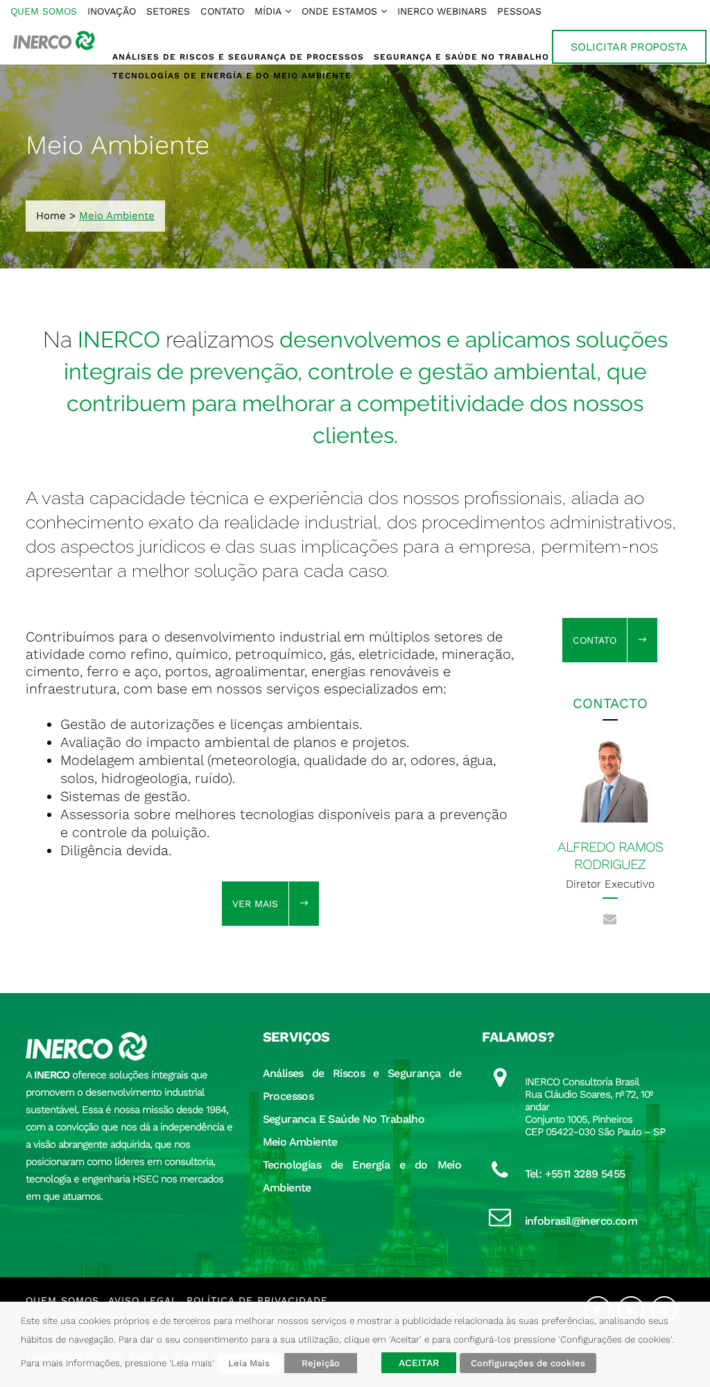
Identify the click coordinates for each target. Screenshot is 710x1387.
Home (51, 215)
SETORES (168, 11)
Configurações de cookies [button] (528, 1363)
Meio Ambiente (300, 1141)
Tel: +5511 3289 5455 (575, 1173)
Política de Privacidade (257, 1300)
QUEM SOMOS (43, 11)
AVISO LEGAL (143, 1300)
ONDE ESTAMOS (339, 11)
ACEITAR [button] (419, 1362)
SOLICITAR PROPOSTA (629, 46)
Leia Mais (249, 1363)
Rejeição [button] (321, 1363)
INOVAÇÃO (111, 11)
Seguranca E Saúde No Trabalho (344, 1119)
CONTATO (222, 11)
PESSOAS (519, 11)
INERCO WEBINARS (442, 11)
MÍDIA (268, 11)
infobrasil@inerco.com (581, 1220)
